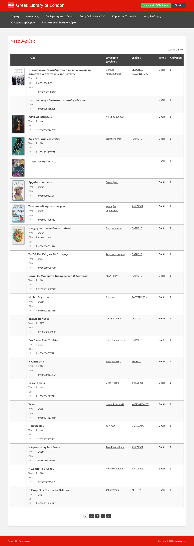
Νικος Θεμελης (113, 361)
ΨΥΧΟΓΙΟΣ (137, 206)
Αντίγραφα (175, 58)
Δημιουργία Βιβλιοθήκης (155, 5)
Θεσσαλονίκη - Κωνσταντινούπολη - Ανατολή (57, 99)
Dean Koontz (112, 383)
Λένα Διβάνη (112, 182)
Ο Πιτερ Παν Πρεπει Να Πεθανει (48, 490)
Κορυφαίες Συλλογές (124, 16)
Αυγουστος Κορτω (115, 254)
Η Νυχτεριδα (36, 425)
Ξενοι (31, 404)
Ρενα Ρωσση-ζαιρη (115, 447)
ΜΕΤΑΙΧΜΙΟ (138, 425)
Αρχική (15, 16)
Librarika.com (180, 541)
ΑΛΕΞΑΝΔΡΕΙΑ (140, 297)
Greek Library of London (40, 5)
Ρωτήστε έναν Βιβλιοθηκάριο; (59, 22)
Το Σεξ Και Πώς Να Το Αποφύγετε (49, 254)
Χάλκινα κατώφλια (40, 116)
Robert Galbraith (114, 468)
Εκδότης (136, 58)
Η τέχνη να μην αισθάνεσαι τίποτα (50, 228)
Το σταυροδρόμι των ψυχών (46, 206)
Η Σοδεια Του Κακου (41, 468)
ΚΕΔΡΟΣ (136, 361)
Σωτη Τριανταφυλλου (116, 340)
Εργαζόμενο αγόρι (40, 182)
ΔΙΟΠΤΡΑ (136, 318)
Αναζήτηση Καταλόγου (59, 16)
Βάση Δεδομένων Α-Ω (92, 16)
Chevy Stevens (113, 318)
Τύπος (162, 58)
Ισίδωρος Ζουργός (115, 116)
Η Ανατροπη (36, 361)
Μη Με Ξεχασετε (38, 297)
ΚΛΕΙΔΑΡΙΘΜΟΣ (140, 404)
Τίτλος (31, 58)
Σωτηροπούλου (114, 139)
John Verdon (112, 490)
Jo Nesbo (111, 425)
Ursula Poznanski (115, 404)
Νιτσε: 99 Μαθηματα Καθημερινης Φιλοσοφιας (58, 275)
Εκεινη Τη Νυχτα (38, 318)
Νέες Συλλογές (152, 16)
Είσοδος (179, 5)
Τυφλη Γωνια (36, 382)
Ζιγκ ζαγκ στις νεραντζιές (44, 138)
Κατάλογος (32, 16)
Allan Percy (111, 276)
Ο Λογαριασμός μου (23, 22)
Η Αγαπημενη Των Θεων (44, 447)
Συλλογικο (111, 297)
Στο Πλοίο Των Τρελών (43, 340)
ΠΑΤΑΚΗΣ (137, 139)
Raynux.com (24, 541)
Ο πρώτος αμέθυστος (42, 161)
